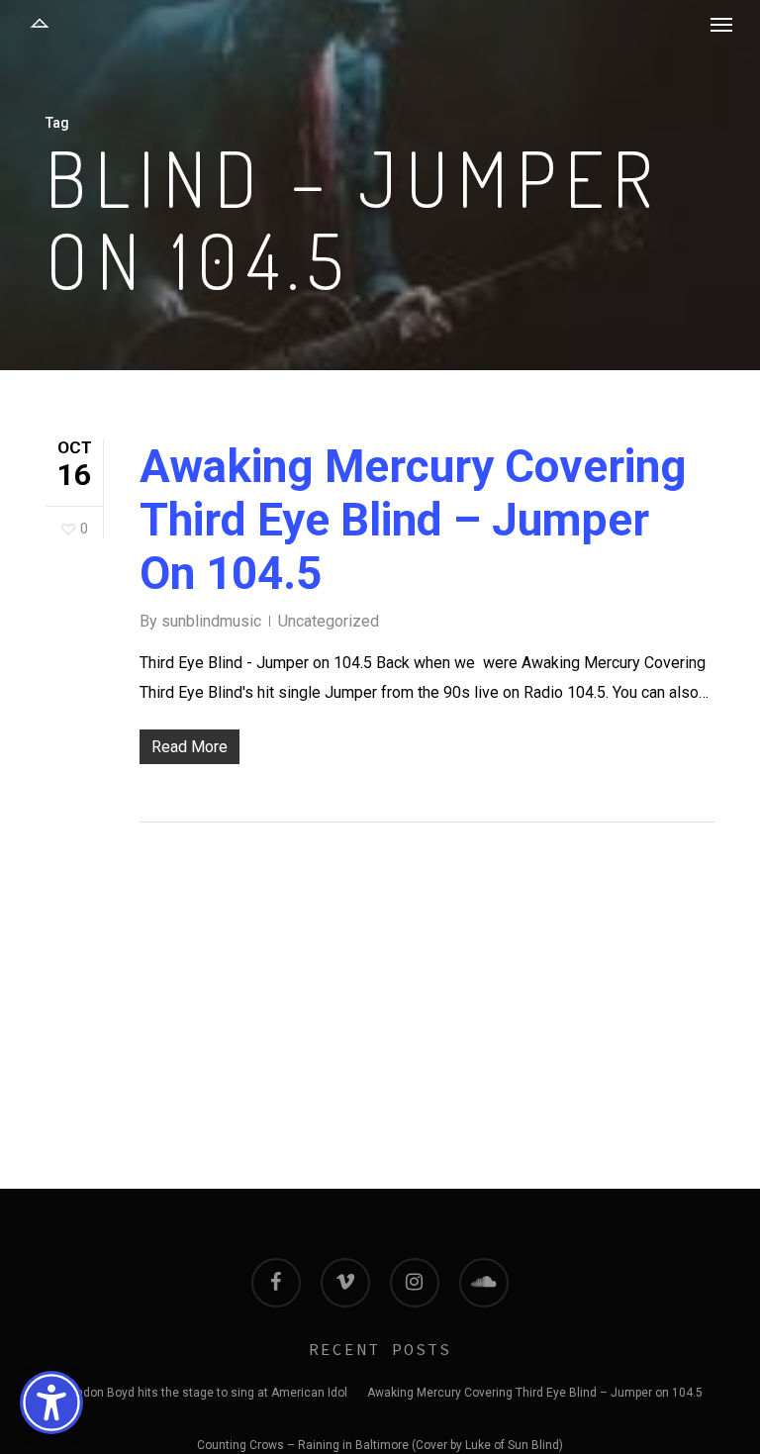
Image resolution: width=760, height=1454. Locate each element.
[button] (721, 24)
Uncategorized (328, 621)
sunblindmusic (211, 621)
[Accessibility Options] (51, 1402)
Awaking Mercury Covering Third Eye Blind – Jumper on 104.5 (413, 519)
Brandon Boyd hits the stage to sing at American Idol (202, 1393)
